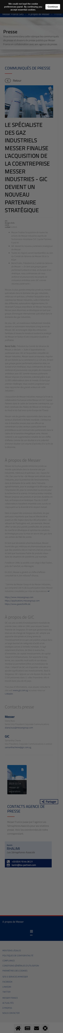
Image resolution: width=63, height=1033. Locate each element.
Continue (53, 6)
